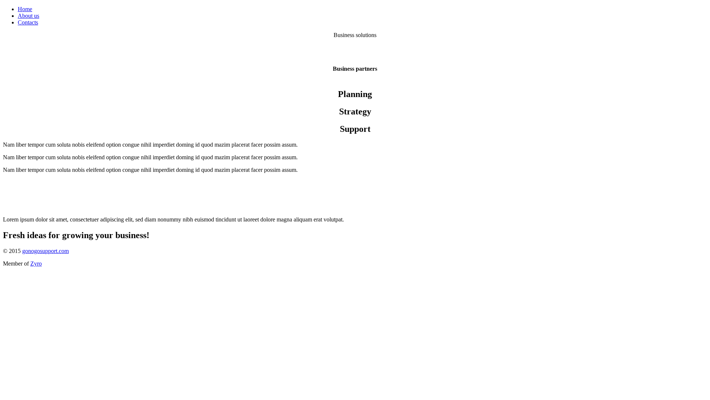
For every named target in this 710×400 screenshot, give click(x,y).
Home (25, 9)
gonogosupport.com (45, 251)
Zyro (36, 263)
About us (28, 16)
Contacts (28, 22)
